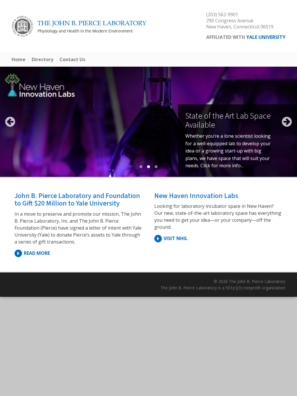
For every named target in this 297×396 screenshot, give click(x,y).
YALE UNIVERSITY (265, 37)
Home (19, 59)
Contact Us (72, 59)
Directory (42, 59)
